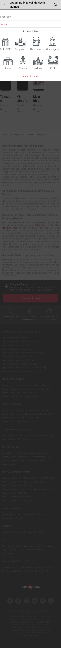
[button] (4, 4)
